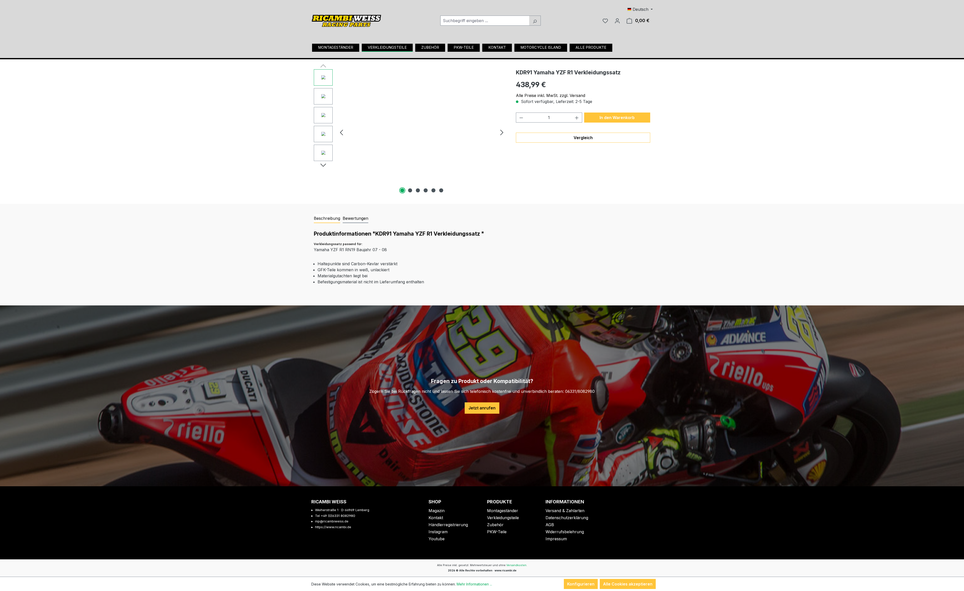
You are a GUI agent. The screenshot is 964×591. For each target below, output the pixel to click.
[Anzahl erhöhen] (577, 118)
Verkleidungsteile (503, 517)
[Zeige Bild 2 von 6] (410, 190)
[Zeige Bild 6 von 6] (441, 190)
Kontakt (436, 517)
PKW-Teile (497, 531)
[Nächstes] (502, 132)
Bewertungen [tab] (355, 218)
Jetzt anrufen (482, 407)
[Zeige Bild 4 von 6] (426, 190)
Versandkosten (516, 565)
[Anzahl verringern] (521, 118)
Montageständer (502, 510)
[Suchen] (535, 21)
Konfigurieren (580, 583)
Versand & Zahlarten (565, 510)
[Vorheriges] (341, 132)
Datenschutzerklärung (567, 517)
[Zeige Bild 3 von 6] (418, 190)
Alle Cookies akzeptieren (627, 583)
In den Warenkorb (617, 117)
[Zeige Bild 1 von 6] (402, 190)
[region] (410, 132)
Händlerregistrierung (448, 524)
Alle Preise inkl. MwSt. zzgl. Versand (550, 95)
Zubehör (495, 524)
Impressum (556, 538)
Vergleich (583, 137)
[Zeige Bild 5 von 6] (433, 190)
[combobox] (484, 21)
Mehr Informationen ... (474, 584)
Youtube (437, 538)
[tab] (327, 218)
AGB (550, 524)
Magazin (437, 510)
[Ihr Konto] (617, 21)
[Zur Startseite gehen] (346, 19)
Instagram (438, 531)
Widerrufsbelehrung (565, 531)
